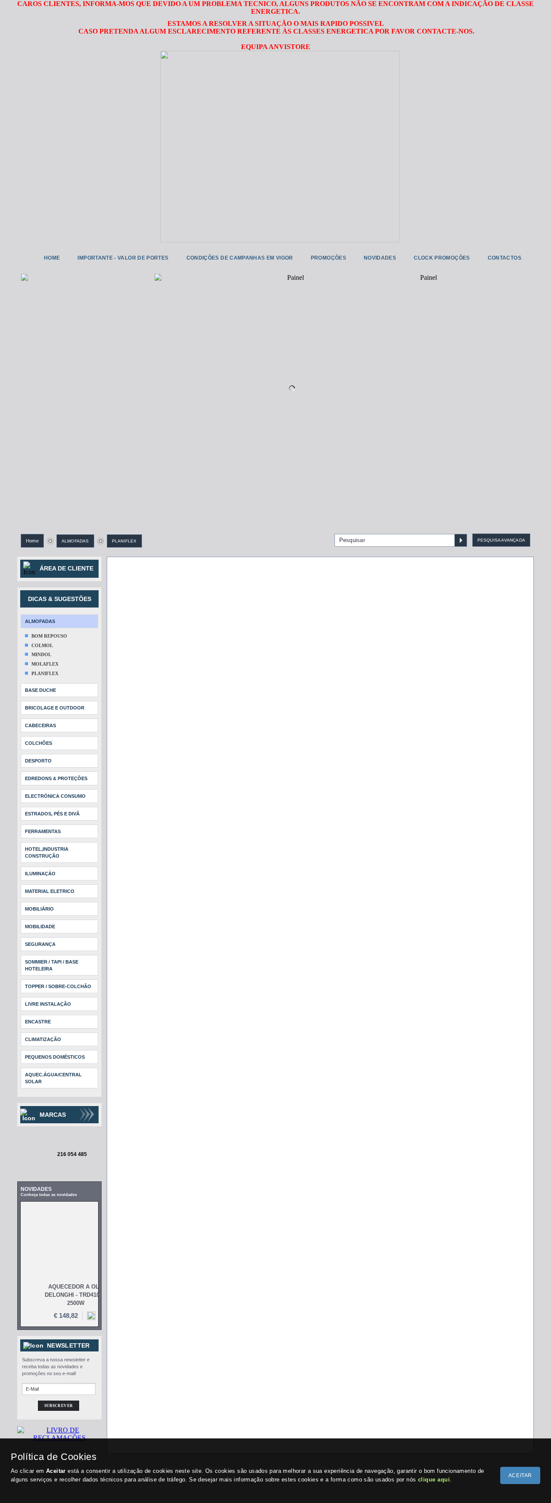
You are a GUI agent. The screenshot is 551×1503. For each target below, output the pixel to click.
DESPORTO (38, 760)
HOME (52, 258)
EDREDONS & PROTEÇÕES (56, 778)
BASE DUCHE (40, 690)
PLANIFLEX (124, 541)
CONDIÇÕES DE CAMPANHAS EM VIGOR (239, 258)
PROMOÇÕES (328, 258)
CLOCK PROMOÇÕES (442, 258)
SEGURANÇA (40, 944)
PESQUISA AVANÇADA (501, 540)
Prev (34, 383)
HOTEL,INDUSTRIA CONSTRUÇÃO (46, 852)
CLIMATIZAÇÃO (43, 1039)
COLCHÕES (38, 743)
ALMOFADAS (75, 541)
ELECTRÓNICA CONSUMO (55, 796)
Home (32, 540)
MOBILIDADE (40, 926)
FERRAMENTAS (43, 831)
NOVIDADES (380, 258)
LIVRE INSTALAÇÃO (48, 1004)
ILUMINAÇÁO (40, 873)
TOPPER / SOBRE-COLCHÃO (58, 986)
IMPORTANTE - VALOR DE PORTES (122, 258)
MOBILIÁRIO (39, 908)
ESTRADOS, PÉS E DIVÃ (52, 813)
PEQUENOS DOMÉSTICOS (55, 1057)
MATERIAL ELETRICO (49, 891)
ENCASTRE (38, 1021)
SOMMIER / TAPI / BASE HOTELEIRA (51, 965)
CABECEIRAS (40, 725)
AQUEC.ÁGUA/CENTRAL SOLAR (53, 1078)
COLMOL (42, 645)
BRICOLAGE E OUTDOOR (54, 707)
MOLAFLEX (45, 663)
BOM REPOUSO (49, 635)
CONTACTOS (504, 258)
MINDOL (41, 654)
